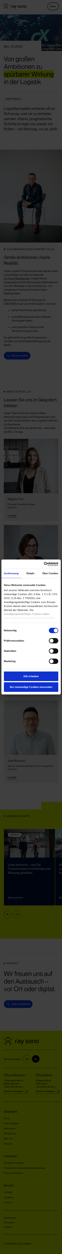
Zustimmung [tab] (11, 573)
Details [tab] (30, 573)
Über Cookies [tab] (50, 573)
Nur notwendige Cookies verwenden (31, 687)
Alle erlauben (31, 676)
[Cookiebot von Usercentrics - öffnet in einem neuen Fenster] (44, 564)
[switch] (50, 640)
